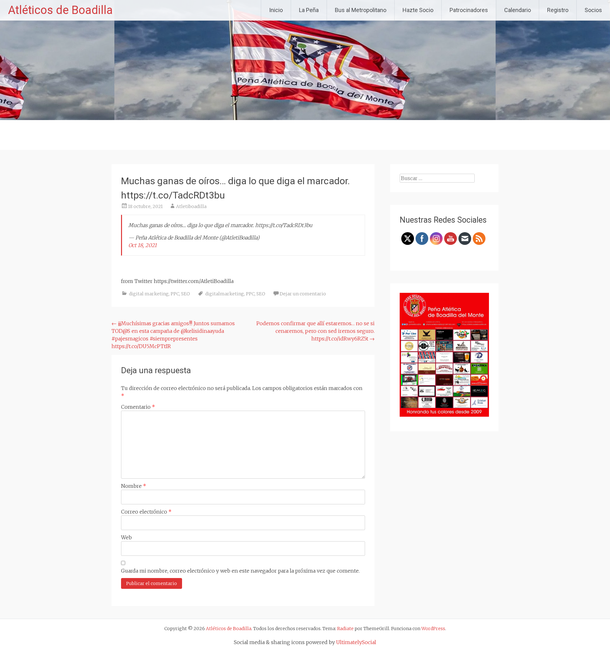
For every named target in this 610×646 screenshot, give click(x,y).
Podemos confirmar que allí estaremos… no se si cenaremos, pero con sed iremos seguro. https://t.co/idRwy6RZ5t (315, 331)
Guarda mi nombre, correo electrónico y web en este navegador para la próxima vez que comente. (240, 571)
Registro (557, 10)
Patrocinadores (469, 10)
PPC (175, 294)
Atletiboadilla (191, 206)
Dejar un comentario (303, 294)
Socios (593, 10)
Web (126, 537)
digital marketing (149, 294)
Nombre (133, 486)
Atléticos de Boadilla (60, 10)
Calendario (517, 10)
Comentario (138, 407)
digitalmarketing (224, 294)
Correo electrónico (146, 511)
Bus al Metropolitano (360, 10)
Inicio (276, 10)
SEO (185, 294)
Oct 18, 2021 (142, 245)
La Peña (309, 10)
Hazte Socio (418, 10)
